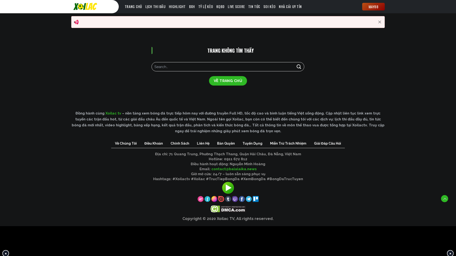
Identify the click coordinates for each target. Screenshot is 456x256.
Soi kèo (269, 6)
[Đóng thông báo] (380, 22)
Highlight (177, 6)
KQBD (220, 6)
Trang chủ (133, 6)
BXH (192, 6)
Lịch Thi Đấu (155, 6)
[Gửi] (299, 66)
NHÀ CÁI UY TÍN (290, 6)
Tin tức (254, 6)
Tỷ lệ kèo (205, 6)
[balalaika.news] (96, 6)
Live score (236, 6)
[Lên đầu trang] (444, 198)
